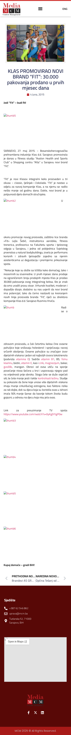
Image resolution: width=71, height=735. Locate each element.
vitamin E (26, 363)
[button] (40, 8)
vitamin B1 (47, 359)
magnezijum (52, 363)
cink (41, 363)
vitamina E (22, 359)
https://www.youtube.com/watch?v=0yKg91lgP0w (33, 414)
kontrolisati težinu (48, 378)
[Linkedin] (42, 712)
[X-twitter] (35, 712)
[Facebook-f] (28, 712)
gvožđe (8, 366)
